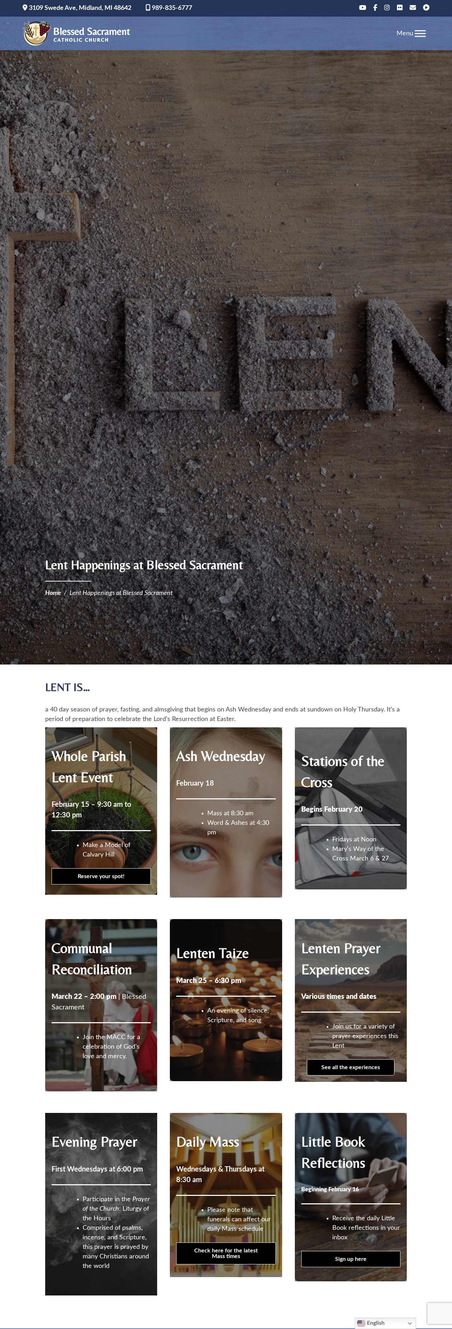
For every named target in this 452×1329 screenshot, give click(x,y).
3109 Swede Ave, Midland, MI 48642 (79, 8)
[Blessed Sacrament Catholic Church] (79, 33)
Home (53, 593)
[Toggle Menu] (420, 33)
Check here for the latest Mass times (226, 1253)
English (375, 1323)
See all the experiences (350, 1067)
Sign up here (351, 1259)
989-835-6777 (171, 8)
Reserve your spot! (101, 876)
